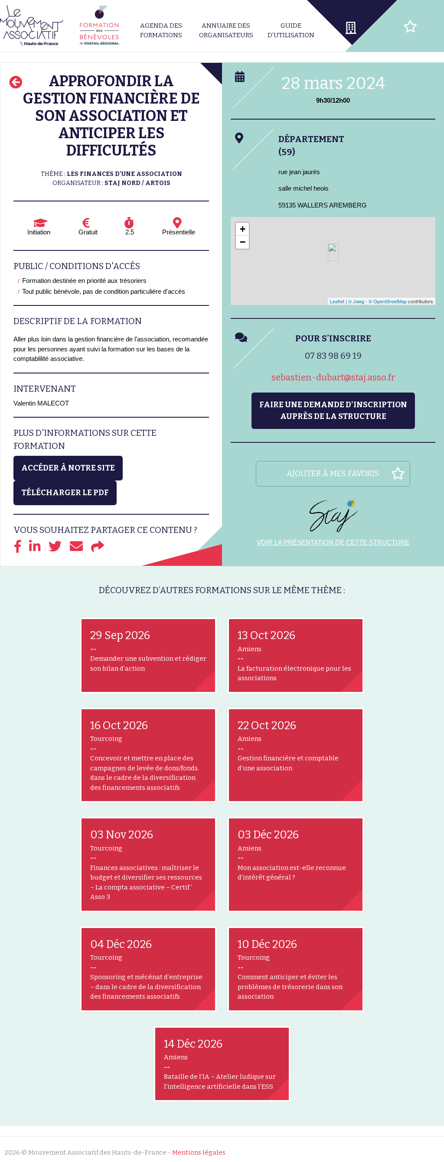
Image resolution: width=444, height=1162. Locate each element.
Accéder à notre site (68, 468)
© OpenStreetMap (388, 301)
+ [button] (242, 229)
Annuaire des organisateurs (226, 30)
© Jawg (356, 301)
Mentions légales (198, 1152)
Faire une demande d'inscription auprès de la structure (333, 410)
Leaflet (337, 301)
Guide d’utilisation (291, 30)
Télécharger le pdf (65, 492)
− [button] (242, 242)
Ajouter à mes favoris (333, 473)
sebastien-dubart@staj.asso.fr (333, 377)
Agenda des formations (161, 30)
